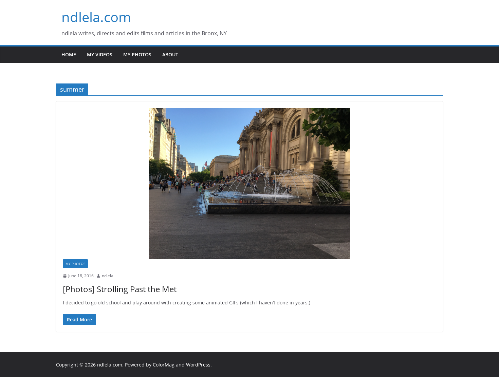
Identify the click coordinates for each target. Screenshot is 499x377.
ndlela (107, 276)
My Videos (99, 54)
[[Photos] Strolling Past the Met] (249, 183)
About (170, 54)
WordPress (198, 364)
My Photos (137, 54)
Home (68, 54)
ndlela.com (96, 16)
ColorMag (163, 364)
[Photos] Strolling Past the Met (120, 289)
